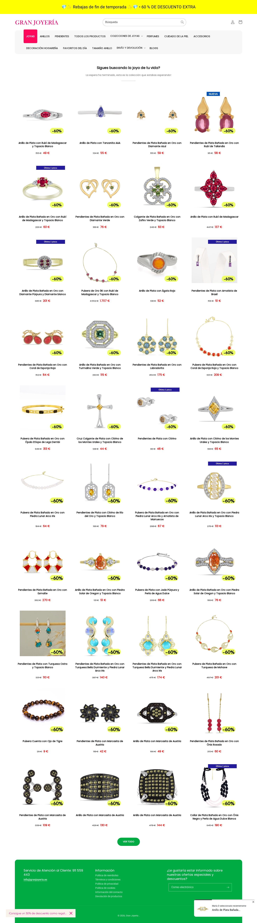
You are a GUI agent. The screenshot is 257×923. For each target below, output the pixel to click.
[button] (126, 36)
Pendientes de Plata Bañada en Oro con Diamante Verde (100, 218)
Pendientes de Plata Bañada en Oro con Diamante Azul (157, 144)
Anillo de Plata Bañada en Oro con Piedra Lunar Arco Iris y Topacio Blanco (214, 514)
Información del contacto (109, 892)
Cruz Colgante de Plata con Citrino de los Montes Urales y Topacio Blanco (100, 440)
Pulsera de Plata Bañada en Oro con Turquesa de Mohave (214, 665)
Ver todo (128, 841)
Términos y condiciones (107, 879)
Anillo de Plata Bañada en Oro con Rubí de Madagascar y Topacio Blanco (42, 218)
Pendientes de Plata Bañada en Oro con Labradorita (157, 366)
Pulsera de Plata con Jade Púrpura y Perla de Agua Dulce (157, 591)
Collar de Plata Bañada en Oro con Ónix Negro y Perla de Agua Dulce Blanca (214, 817)
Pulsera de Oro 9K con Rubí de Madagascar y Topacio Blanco (99, 292)
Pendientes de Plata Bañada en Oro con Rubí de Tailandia (214, 144)
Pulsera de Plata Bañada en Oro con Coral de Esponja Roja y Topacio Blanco (214, 366)
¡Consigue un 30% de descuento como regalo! (38, 913)
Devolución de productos (108, 896)
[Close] (71, 913)
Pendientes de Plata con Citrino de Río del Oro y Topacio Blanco (100, 514)
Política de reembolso (106, 875)
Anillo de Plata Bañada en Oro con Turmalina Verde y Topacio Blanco (100, 366)
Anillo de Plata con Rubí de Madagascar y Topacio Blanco (43, 144)
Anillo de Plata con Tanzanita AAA (100, 143)
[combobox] (144, 22)
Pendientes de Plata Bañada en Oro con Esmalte (42, 591)
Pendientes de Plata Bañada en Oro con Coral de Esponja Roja (42, 366)
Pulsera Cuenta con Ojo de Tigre (42, 741)
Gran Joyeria (132, 915)
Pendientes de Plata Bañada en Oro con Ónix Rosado (214, 743)
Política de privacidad (106, 883)
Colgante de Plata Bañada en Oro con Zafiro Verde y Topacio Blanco (157, 218)
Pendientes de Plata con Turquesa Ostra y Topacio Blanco (42, 665)
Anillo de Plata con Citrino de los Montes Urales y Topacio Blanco (214, 440)
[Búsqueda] (182, 22)
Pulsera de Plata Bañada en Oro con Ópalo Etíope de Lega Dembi (43, 440)
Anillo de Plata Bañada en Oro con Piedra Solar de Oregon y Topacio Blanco (100, 591)
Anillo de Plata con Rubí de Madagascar (214, 216)
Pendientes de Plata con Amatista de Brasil (214, 292)
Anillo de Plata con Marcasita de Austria (157, 741)
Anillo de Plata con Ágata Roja (157, 290)
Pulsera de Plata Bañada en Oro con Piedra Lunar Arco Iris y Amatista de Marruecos (157, 516)
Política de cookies (105, 888)
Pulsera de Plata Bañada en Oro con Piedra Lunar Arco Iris (43, 514)
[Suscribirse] (228, 887)
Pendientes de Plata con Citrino (157, 438)
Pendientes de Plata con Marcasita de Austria (100, 743)
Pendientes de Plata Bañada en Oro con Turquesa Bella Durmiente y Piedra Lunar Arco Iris (99, 667)
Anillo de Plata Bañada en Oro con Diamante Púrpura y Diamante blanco (42, 292)
